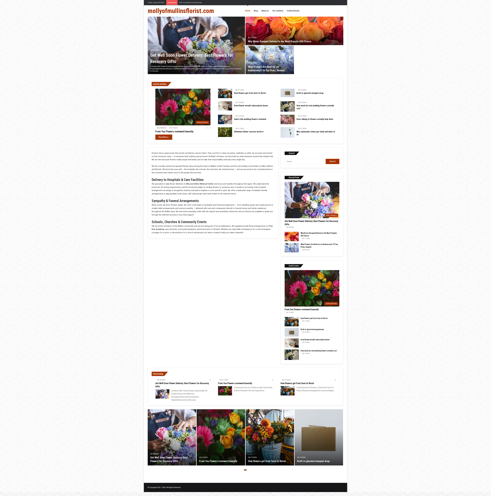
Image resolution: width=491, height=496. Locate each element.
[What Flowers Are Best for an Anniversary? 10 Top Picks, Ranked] (270, 60)
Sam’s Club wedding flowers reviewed (250, 119)
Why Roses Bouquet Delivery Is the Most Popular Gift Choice (279, 41)
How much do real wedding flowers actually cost (197, 2)
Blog (256, 11)
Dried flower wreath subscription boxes (251, 105)
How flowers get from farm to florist (250, 93)
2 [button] (246, 469)
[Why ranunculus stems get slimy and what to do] (288, 132)
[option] (245, 45)
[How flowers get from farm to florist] (225, 93)
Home (247, 11)
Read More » (164, 137)
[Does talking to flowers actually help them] (288, 119)
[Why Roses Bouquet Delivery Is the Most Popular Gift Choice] (294, 31)
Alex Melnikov (162, 128)
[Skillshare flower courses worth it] (225, 132)
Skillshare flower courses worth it (249, 131)
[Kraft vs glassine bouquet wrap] (288, 93)
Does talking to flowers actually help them (315, 119)
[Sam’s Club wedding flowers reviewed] (225, 119)
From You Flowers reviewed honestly (174, 131)
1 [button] (245, 470)
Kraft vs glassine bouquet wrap (310, 93)
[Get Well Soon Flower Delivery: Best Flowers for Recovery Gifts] (196, 45)
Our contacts (277, 11)
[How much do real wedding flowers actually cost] (288, 106)
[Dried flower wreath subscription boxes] (225, 106)
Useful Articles (293, 11)
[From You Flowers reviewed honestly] (225, 390)
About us (265, 11)
